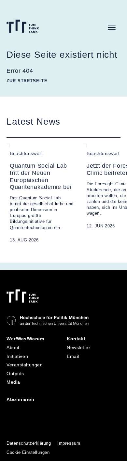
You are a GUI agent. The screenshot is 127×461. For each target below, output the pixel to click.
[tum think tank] (23, 26)
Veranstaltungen (25, 364)
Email (73, 356)
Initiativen (17, 356)
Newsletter (79, 347)
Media (13, 382)
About (13, 347)
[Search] (97, 27)
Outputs (15, 373)
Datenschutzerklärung (29, 443)
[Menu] (111, 27)
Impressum (68, 443)
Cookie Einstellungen (28, 452)
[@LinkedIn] (12, 410)
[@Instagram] (26, 410)
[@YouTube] (40, 410)
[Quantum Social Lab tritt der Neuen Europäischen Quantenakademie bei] (42, 193)
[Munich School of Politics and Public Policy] (48, 320)
